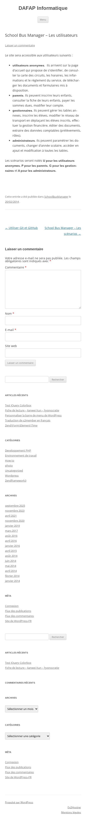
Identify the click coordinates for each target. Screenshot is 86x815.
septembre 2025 (15, 505)
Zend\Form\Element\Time (21, 425)
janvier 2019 (12, 526)
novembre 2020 (14, 521)
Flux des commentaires (19, 616)
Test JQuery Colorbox (18, 405)
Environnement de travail (21, 455)
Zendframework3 (15, 480)
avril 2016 (11, 541)
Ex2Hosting (74, 807)
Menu (43, 19)
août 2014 (11, 556)
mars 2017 (11, 531)
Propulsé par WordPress (19, 802)
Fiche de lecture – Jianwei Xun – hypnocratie (32, 410)
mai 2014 (10, 566)
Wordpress (12, 475)
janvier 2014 (12, 581)
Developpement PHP (18, 450)
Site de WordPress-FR (18, 621)
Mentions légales (71, 812)
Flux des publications (18, 611)
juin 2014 (10, 561)
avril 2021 (11, 515)
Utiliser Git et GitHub (21, 228)
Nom (9, 313)
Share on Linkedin (30, 183)
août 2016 (11, 536)
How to (9, 460)
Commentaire (16, 267)
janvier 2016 (12, 546)
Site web (11, 346)
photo (9, 465)
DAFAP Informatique (43, 8)
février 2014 (12, 576)
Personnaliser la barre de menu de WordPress (33, 415)
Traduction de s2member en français (27, 420)
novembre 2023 (14, 510)
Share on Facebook (9, 183)
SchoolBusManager (56, 196)
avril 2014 (11, 571)
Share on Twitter (20, 183)
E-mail (10, 330)
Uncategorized (14, 470)
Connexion (12, 606)
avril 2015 (11, 551)
